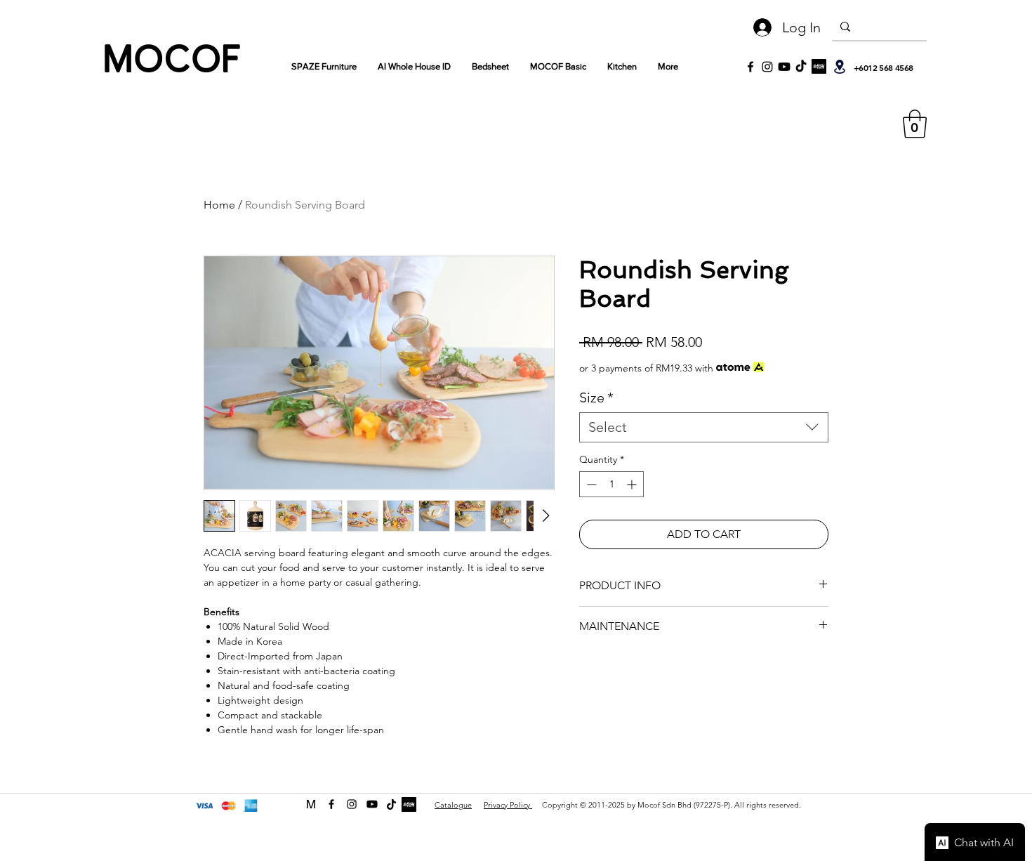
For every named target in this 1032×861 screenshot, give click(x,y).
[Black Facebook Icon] (750, 67)
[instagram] (351, 804)
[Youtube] (784, 67)
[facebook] (331, 804)
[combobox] (703, 427)
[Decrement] (590, 484)
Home (219, 204)
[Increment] (633, 484)
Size (596, 397)
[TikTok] (801, 67)
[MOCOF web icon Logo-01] (311, 804)
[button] (915, 124)
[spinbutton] (611, 484)
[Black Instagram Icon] (767, 67)
